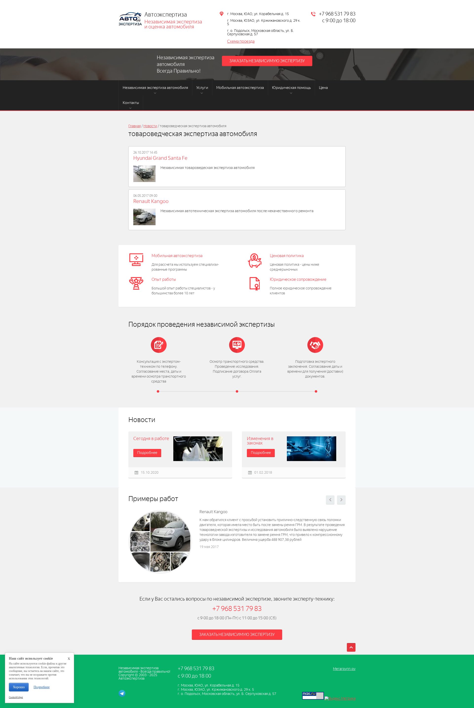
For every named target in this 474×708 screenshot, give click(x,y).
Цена (323, 87)
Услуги (202, 87)
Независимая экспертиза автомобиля (155, 87)
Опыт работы (164, 279)
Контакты (131, 103)
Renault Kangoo (151, 201)
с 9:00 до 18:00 (339, 20)
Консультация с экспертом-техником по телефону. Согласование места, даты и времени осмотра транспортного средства (159, 372)
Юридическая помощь (291, 87)
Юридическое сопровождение (298, 279)
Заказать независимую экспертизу (267, 61)
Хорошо (19, 687)
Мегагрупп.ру (344, 669)
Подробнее (147, 452)
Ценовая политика (287, 255)
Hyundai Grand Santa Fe (160, 158)
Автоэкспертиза (165, 14)
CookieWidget (16, 697)
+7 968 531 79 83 (337, 14)
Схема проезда (241, 41)
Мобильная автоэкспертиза (240, 87)
